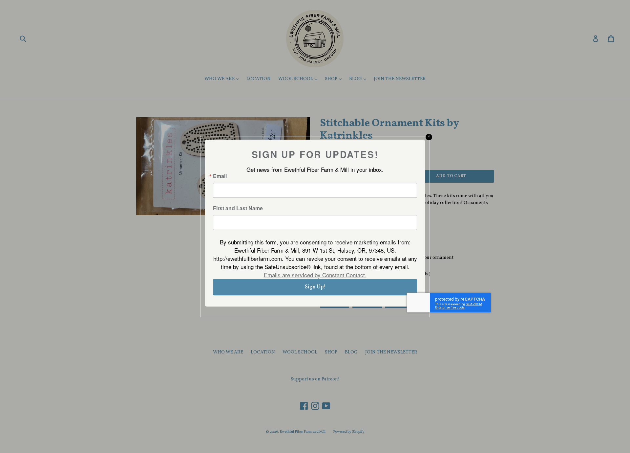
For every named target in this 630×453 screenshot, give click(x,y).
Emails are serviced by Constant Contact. (315, 275)
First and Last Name (238, 208)
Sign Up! (315, 287)
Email (220, 176)
